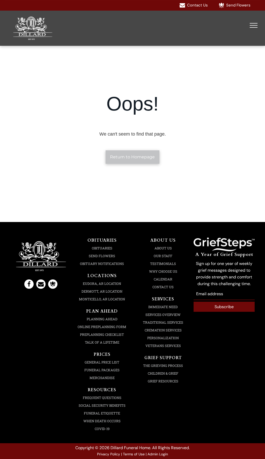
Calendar (163, 279)
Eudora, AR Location (102, 283)
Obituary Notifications (102, 263)
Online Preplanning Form (102, 326)
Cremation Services (163, 330)
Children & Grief (163, 373)
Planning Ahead (102, 319)
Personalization (163, 338)
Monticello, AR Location (102, 299)
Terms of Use (134, 454)
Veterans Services (163, 345)
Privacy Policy (108, 454)
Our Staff (163, 256)
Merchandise (102, 377)
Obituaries (102, 248)
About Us (163, 248)
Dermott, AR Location (102, 291)
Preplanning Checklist (102, 334)
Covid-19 (102, 428)
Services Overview (163, 314)
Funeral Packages (102, 370)
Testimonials (163, 263)
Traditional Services (163, 322)
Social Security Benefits (102, 405)
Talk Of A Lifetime (102, 342)
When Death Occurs (102, 421)
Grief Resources (163, 381)
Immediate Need (163, 307)
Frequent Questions (102, 397)
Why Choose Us (163, 271)
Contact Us (163, 287)
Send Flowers (102, 256)
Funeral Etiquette (102, 413)
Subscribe (224, 306)
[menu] (253, 25)
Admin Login (158, 454)
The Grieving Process (163, 365)
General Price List (102, 362)
